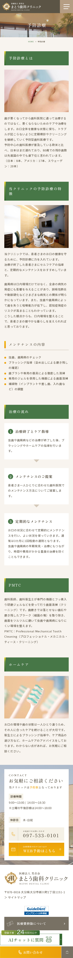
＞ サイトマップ (15, 897)
